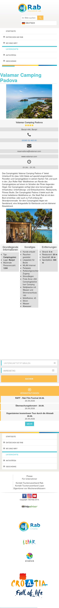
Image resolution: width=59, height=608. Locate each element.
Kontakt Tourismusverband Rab (29, 482)
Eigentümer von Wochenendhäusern (29, 488)
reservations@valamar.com (29, 151)
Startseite (11, 31)
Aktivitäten (9, 54)
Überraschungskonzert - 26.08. (30, 407)
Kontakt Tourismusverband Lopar (29, 485)
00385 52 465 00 (29, 140)
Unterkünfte (12, 49)
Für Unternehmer (29, 478)
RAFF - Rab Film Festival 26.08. (29, 399)
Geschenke (9, 60)
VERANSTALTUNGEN (29, 393)
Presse (29, 476)
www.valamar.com (29, 156)
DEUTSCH (30, 23)
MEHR (29, 423)
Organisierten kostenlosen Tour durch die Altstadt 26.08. (30, 416)
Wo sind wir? (10, 42)
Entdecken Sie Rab (13, 36)
